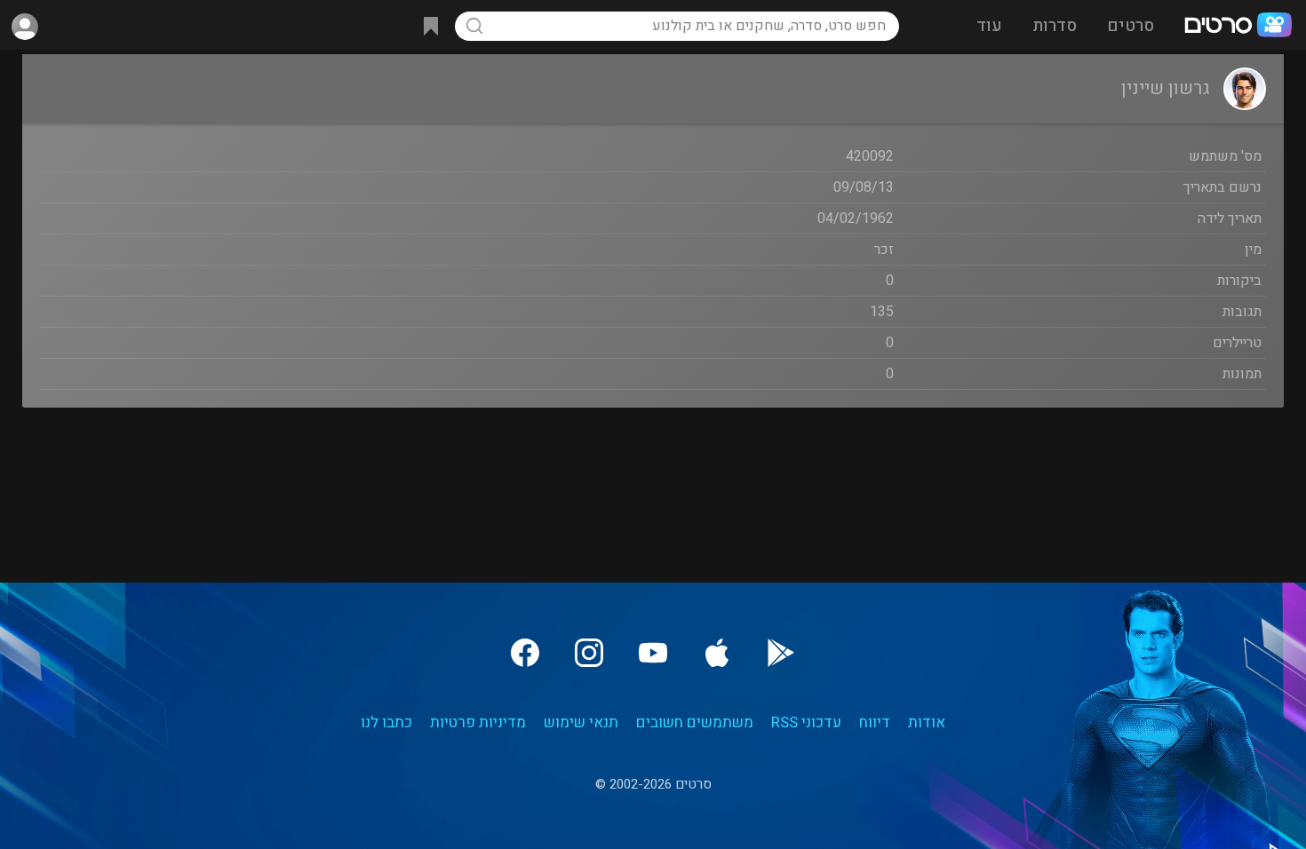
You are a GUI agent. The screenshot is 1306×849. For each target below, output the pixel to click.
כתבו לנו (386, 722)
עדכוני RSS (806, 722)
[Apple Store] (717, 652)
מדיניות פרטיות (478, 722)
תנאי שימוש (581, 722)
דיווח (874, 722)
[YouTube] (653, 652)
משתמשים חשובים (694, 722)
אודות (926, 722)
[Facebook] (525, 652)
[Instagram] (589, 652)
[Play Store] (781, 652)
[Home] (1237, 26)
